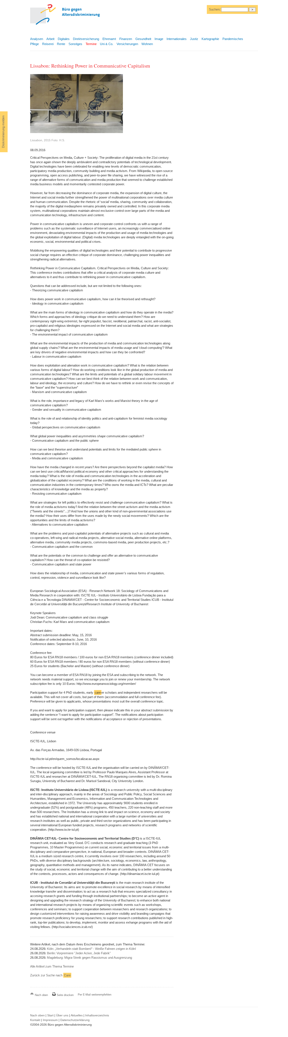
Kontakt (35, 1020)
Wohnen (147, 44)
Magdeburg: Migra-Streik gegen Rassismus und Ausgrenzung (89, 957)
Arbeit (50, 39)
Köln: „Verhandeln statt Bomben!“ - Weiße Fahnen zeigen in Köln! (91, 948)
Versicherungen (127, 44)
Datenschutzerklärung (75, 1020)
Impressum (50, 1020)
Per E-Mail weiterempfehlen (94, 994)
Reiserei (48, 44)
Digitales (64, 39)
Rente (61, 44)
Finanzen (125, 39)
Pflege (34, 44)
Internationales (177, 39)
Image (159, 39)
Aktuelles (77, 1015)
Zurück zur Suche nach (50, 975)
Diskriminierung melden (3, 132)
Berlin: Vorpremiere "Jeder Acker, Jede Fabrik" (79, 953)
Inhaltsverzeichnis (97, 1015)
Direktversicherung (86, 39)
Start (50, 1015)
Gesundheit (143, 39)
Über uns (62, 1015)
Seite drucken (65, 995)
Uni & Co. (106, 44)
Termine (91, 44)
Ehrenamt (109, 39)
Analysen (36, 39)
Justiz (194, 39)
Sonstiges (75, 44)
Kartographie (210, 39)
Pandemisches (232, 39)
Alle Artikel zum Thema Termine (52, 966)
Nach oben (41, 995)
